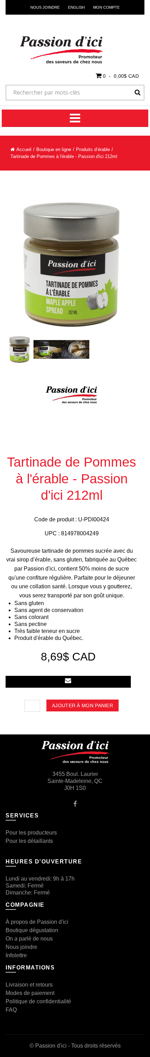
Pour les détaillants (29, 841)
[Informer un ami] (68, 682)
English (76, 7)
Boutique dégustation (32, 930)
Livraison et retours (29, 985)
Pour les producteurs (31, 833)
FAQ (11, 1010)
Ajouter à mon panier (82, 705)
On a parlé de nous (29, 939)
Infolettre (16, 955)
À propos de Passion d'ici (37, 922)
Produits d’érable (93, 149)
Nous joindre (45, 7)
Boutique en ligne (53, 149)
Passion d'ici (51, 1046)
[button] (117, 75)
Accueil (23, 149)
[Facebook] (75, 803)
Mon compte (106, 7)
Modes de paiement (30, 993)
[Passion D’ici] (49, 41)
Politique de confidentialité (38, 1001)
